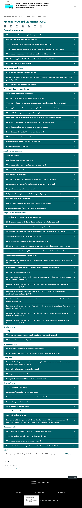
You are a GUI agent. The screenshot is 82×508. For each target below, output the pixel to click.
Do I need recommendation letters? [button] (18, 272)
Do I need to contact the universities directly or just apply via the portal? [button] (31, 179)
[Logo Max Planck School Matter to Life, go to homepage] (37, 5)
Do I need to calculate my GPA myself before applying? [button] (25, 98)
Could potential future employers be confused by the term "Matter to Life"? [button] (32, 446)
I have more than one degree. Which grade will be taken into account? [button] (30, 122)
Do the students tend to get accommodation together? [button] (25, 348)
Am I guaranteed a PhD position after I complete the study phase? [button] (29, 431)
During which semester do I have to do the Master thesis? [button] (26, 379)
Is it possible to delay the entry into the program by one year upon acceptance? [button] (33, 194)
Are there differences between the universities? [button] (22, 392)
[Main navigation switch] (75, 6)
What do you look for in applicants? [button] (18, 137)
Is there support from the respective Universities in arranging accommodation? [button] (33, 353)
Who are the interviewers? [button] (15, 170)
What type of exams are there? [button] (17, 374)
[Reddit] (17, 26)
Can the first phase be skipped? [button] (17, 415)
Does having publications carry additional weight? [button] (23, 141)
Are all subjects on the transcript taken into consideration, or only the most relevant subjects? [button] (38, 251)
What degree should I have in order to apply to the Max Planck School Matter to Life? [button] (36, 103)
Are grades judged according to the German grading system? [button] (27, 241)
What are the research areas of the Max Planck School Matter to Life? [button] (30, 54)
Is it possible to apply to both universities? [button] (20, 189)
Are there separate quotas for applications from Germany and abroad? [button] (30, 184)
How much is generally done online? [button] (18, 402)
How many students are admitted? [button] (18, 198)
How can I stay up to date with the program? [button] (21, 39)
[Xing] (29, 26)
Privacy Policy (39, 492)
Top (74, 478)
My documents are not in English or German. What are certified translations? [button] (32, 222)
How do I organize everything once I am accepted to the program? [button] (29, 203)
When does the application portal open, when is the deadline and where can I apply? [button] (35, 49)
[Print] (41, 26)
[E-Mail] (35, 26)
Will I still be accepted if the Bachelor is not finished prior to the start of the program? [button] (36, 232)
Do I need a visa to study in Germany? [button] (19, 63)
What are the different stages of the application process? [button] (26, 165)
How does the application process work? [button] (20, 160)
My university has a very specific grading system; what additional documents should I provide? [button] (38, 246)
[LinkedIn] (11, 26)
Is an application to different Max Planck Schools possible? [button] (26, 208)
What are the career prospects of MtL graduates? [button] (23, 441)
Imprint (18, 492)
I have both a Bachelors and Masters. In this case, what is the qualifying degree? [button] (34, 117)
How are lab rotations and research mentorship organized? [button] (26, 397)
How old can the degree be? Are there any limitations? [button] (25, 132)
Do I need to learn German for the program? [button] (21, 85)
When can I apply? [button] (12, 155)
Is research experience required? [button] (17, 146)
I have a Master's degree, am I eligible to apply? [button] (23, 113)
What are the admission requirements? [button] (19, 93)
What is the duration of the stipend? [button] (18, 340)
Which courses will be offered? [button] (16, 387)
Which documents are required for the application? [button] (23, 217)
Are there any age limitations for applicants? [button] (21, 255)
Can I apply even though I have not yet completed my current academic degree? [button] (34, 108)
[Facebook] (5, 26)
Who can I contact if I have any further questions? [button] (23, 35)
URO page (68, 454)
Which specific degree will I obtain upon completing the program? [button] (28, 44)
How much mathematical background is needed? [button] (22, 369)
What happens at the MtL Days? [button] (17, 406)
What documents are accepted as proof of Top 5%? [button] (24, 236)
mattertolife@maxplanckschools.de (16, 468)
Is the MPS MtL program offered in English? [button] (21, 73)
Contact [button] (8, 462)
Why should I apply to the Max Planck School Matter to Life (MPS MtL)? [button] (31, 59)
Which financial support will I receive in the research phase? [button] (26, 436)
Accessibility (62, 492)
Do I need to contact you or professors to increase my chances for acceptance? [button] (33, 227)
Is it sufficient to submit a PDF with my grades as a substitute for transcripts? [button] (33, 267)
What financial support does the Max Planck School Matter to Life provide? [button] (32, 335)
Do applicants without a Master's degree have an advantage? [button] (27, 127)
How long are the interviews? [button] (16, 174)
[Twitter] (23, 26)
